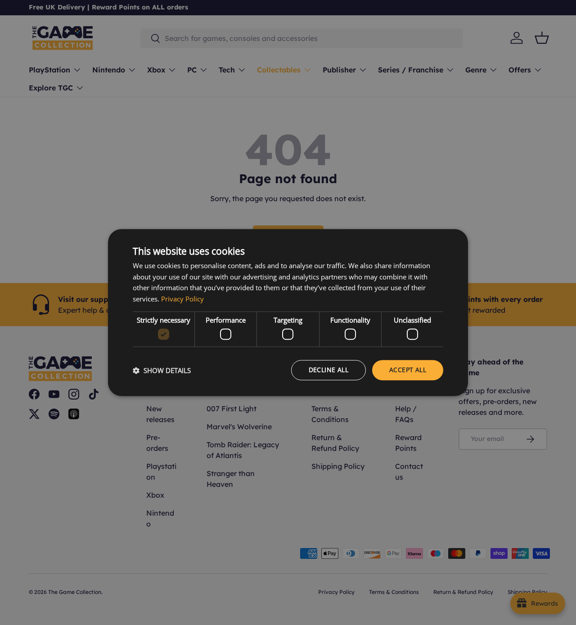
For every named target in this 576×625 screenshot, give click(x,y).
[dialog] (288, 312)
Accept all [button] (407, 370)
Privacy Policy (182, 298)
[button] (162, 370)
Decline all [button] (328, 370)
